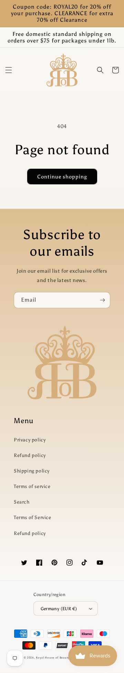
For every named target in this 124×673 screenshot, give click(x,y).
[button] (8, 70)
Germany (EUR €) (59, 608)
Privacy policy (29, 440)
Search (22, 502)
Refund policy (30, 455)
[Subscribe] (102, 300)
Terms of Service (32, 517)
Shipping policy (32, 471)
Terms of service (32, 486)
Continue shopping (62, 177)
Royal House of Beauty (53, 657)
